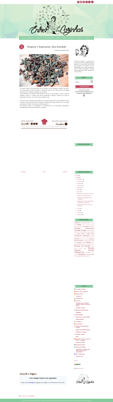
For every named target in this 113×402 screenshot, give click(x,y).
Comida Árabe (80, 230)
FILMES (64, 38)
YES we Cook (79, 356)
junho (78, 191)
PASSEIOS (71, 38)
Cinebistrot (78, 296)
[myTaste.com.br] (78, 368)
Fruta (78, 237)
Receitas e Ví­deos (80, 342)
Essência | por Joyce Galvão (83, 317)
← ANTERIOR (23, 171)
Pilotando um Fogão (81, 332)
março (79, 212)
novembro (80, 181)
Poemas (79, 244)
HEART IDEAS (87, 400)
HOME (23, 38)
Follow (76, 360)
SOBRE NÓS (31, 38)
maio (78, 208)
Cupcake (88, 232)
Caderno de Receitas (78, 226)
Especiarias (86, 235)
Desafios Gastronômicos (82, 310)
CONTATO (87, 38)
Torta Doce (90, 254)
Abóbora (77, 222)
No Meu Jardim (90, 240)
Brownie (92, 224)
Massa (87, 239)
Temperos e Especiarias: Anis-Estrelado (84, 198)
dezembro (80, 179)
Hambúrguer (91, 237)
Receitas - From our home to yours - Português (83, 339)
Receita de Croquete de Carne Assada (84, 205)
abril (78, 210)
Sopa (93, 252)
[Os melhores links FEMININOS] (27, 396)
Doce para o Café (83, 233)
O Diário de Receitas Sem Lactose (82, 327)
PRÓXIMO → (65, 171)
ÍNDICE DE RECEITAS (48, 38)
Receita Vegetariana (84, 251)
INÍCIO (44, 171)
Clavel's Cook (79, 298)
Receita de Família (82, 246)
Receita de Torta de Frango (84, 195)
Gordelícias (78, 321)
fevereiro (79, 214)
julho (78, 189)
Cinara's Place (79, 294)
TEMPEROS (79, 38)
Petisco (89, 242)
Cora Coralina (80, 232)
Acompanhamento (85, 222)
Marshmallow (82, 239)
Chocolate (86, 226)
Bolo (79, 224)
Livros (76, 239)
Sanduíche (88, 252)
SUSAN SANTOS (68, 400)
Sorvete (75, 254)
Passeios (79, 242)
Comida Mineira (90, 230)
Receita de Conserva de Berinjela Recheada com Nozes (85, 201)
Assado (92, 222)
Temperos (82, 254)
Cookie (75, 232)
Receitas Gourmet (80, 344)
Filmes (75, 237)
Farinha (92, 235)
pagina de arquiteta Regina (83, 329)
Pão (75, 242)
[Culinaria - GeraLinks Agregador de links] (77, 364)
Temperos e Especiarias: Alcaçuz (85, 193)
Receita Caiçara (84, 244)
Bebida (75, 224)
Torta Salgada (77, 256)
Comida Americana (84, 228)
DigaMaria (78, 312)
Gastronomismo (80, 319)
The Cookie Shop (80, 354)
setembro (79, 185)
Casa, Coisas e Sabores (82, 291)
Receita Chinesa (91, 244)
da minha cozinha (80, 307)
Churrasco (91, 226)
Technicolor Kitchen (80, 347)
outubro (79, 183)
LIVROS (58, 38)
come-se (78, 300)
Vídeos (87, 256)
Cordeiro (84, 232)
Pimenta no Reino (80, 334)
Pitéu (77, 336)
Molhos (81, 240)
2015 (77, 177)
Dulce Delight (79, 314)
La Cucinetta (79, 324)
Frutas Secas (82, 237)
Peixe (84, 242)
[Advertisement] (83, 108)
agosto (79, 187)
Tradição (83, 256)
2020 (77, 175)
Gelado (87, 237)
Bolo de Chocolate (86, 224)
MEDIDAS (38, 38)
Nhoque (85, 240)
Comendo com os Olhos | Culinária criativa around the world (83, 304)
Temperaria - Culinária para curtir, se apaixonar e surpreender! (83, 350)
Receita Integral (82, 248)
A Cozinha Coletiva (81, 289)
